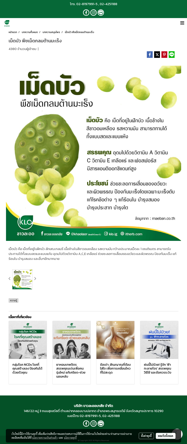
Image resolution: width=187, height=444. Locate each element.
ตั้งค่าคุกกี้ (146, 435)
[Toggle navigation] (182, 23)
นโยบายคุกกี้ (70, 437)
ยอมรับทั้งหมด (165, 435)
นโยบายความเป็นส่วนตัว (45, 437)
